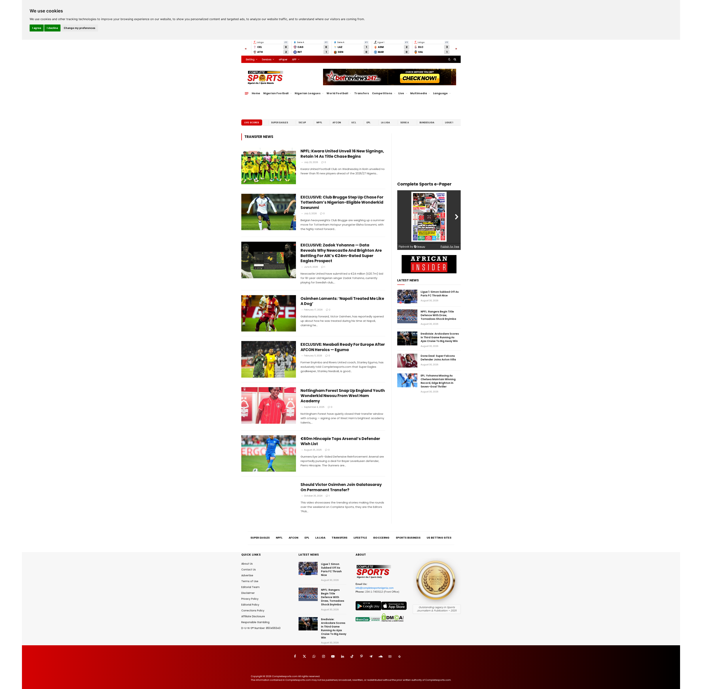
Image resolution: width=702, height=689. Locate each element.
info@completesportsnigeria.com (375, 587)
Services (266, 59)
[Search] (454, 59)
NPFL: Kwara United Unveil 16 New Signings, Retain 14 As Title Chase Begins (342, 154)
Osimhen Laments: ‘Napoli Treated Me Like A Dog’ (342, 301)
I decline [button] (52, 27)
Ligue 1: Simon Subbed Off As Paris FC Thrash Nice (440, 293)
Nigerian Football (276, 93)
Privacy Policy (249, 599)
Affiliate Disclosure (253, 616)
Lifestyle (360, 538)
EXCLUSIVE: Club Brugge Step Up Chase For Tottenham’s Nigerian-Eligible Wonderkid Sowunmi (342, 202)
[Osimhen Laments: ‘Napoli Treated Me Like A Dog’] (268, 313)
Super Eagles (279, 122)
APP (294, 59)
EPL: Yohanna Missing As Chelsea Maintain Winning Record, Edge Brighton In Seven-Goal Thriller (438, 381)
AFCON (337, 122)
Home (256, 93)
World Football (337, 93)
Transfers (361, 93)
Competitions (382, 93)
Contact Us (248, 569)
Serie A (404, 122)
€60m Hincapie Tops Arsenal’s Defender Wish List (340, 441)
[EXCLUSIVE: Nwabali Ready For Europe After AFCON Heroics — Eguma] (268, 359)
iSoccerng (381, 538)
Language (440, 93)
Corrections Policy (252, 610)
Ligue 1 (449, 122)
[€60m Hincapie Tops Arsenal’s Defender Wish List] (268, 453)
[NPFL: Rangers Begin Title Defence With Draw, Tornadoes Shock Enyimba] (407, 316)
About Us (247, 564)
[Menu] (246, 93)
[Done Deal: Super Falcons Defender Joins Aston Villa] (407, 361)
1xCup (302, 122)
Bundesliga (427, 122)
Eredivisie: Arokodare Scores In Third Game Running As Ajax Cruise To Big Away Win (440, 337)
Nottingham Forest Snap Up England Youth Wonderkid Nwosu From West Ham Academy (343, 396)
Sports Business (408, 538)
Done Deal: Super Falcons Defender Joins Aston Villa (438, 357)
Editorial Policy (250, 604)
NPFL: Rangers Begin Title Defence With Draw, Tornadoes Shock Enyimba (438, 315)
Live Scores (251, 122)
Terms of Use (249, 581)
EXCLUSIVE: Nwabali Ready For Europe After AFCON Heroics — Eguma (343, 347)
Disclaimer (248, 593)
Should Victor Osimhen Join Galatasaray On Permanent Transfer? (341, 487)
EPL (368, 122)
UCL (353, 122)
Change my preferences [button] (79, 27)
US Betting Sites (439, 538)
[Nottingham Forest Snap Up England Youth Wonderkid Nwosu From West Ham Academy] (268, 405)
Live (401, 93)
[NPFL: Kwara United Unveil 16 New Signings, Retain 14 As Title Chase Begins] (268, 166)
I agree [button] (36, 27)
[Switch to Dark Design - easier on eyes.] (449, 59)
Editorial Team (250, 587)
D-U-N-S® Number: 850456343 (260, 628)
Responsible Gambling (255, 622)
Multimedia (418, 93)
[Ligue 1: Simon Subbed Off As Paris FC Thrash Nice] (407, 297)
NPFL (319, 122)
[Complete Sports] (265, 77)
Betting (250, 59)
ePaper (283, 59)
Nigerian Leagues (307, 93)
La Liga (385, 122)
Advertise (247, 575)
